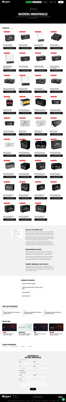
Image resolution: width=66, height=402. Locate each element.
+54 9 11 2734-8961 (34, 397)
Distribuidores (29, 2)
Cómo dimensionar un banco (16, 233)
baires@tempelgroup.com (40, 397)
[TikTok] (17, 395)
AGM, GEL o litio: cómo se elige (17, 231)
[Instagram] (13, 395)
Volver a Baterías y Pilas (33, 9)
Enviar (33, 389)
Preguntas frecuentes (15, 236)
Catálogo (51, 2)
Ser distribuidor (30, 346)
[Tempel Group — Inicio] (6, 396)
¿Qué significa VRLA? (26, 292)
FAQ (49, 400)
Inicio (27, 11)
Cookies (58, 400)
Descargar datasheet (10, 48)
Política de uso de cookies (45, 400)
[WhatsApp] (15, 397)
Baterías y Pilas (31, 11)
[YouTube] (15, 395)
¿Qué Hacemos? (45, 2)
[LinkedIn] (17, 397)
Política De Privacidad (37, 400)
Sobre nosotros (28, 400)
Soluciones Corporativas (37, 2)
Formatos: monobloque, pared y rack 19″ (17, 235)
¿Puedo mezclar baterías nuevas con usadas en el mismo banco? (32, 288)
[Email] (13, 397)
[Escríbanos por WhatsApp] (63, 399)
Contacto (60, 2)
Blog (55, 2)
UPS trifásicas (23, 346)
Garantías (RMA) (53, 400)
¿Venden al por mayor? (26, 296)
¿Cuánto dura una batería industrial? (29, 283)
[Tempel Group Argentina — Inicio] (6, 2)
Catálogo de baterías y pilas (15, 346)
